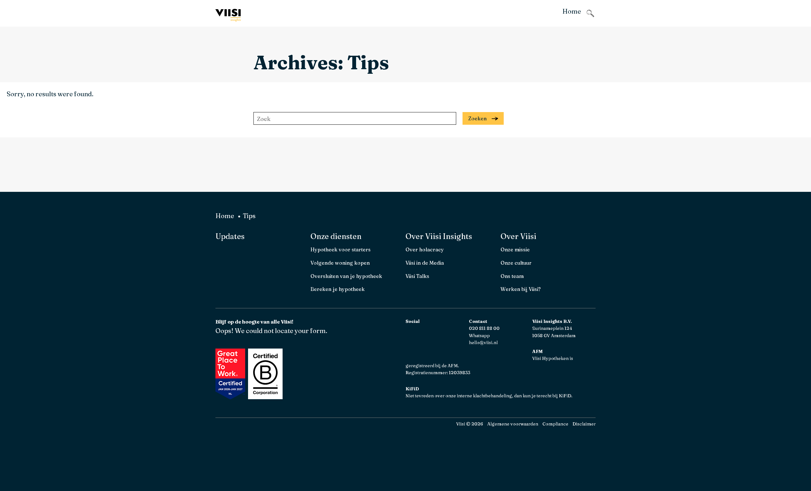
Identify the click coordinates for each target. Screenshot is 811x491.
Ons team (512, 276)
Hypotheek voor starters (340, 249)
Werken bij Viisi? (521, 289)
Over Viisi (518, 236)
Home (224, 216)
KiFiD (565, 396)
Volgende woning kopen (340, 263)
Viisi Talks (417, 276)
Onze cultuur (516, 263)
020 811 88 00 (484, 328)
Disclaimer (584, 424)
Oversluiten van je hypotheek (346, 276)
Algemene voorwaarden (512, 424)
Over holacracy (425, 249)
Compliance (555, 424)
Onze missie (515, 249)
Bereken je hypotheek (337, 289)
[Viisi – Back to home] (228, 15)
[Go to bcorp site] (264, 397)
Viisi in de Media (425, 263)
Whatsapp (479, 335)
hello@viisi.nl (483, 342)
